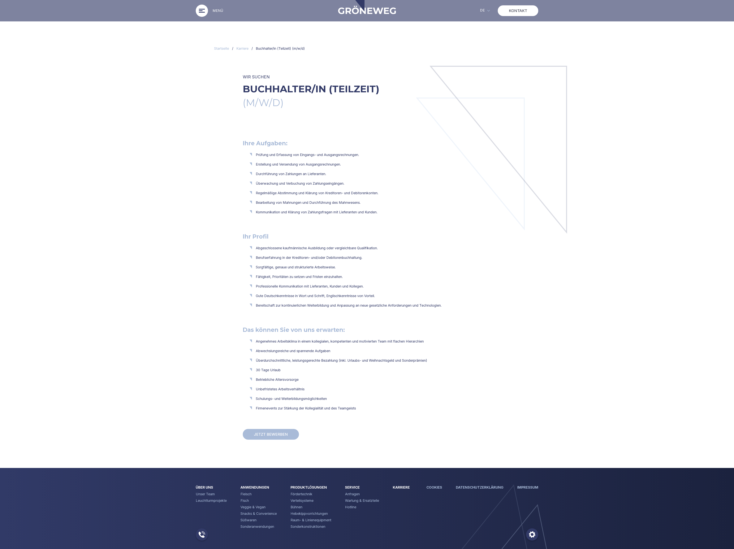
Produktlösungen (309, 487)
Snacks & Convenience (258, 513)
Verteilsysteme (302, 500)
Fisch (244, 500)
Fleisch (246, 494)
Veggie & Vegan (253, 507)
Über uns (204, 487)
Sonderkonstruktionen (308, 526)
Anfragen (352, 494)
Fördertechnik (301, 494)
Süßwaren (248, 520)
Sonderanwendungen (257, 526)
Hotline (350, 507)
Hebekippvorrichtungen (309, 513)
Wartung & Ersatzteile (362, 500)
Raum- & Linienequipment (311, 520)
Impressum (527, 487)
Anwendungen (254, 487)
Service (352, 487)
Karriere (242, 48)
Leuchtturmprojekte (211, 500)
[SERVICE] (204, 534)
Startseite (221, 48)
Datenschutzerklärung (479, 487)
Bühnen (296, 507)
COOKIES (434, 487)
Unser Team (205, 494)
